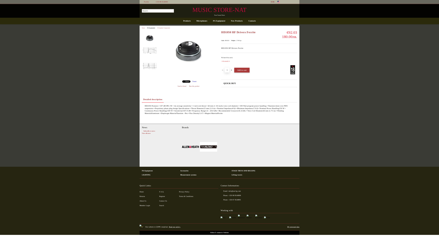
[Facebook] (285, 2)
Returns (142, 196)
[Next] (215, 147)
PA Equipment (219, 21)
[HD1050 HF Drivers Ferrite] (189, 66)
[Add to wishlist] (295, 60)
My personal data (293, 227)
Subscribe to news (149, 131)
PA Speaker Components (163, 28)
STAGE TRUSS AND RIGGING (243, 171)
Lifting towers (237, 175)
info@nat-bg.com (234, 191)
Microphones (201, 21)
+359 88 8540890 (161, 2)
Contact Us (163, 201)
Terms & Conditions (186, 196)
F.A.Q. (161, 192)
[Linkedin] (237, 204)
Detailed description (152, 99)
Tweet (194, 81)
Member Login (145, 205)
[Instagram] (292, 2)
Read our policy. (175, 227)
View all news (146, 133)
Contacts (252, 21)
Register (162, 196)
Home (143, 28)
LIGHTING (146, 175)
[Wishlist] (291, 10)
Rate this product (194, 86)
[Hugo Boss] (190, 147)
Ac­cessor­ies (184, 171)
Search (161, 205)
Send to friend (182, 86)
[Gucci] (208, 147)
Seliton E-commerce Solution (219, 232)
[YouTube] (296, 2)
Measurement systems (188, 175)
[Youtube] (232, 204)
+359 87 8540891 (235, 200)
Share (187, 81)
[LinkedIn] (289, 2)
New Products (237, 21)
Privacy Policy (184, 192)
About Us (143, 201)
